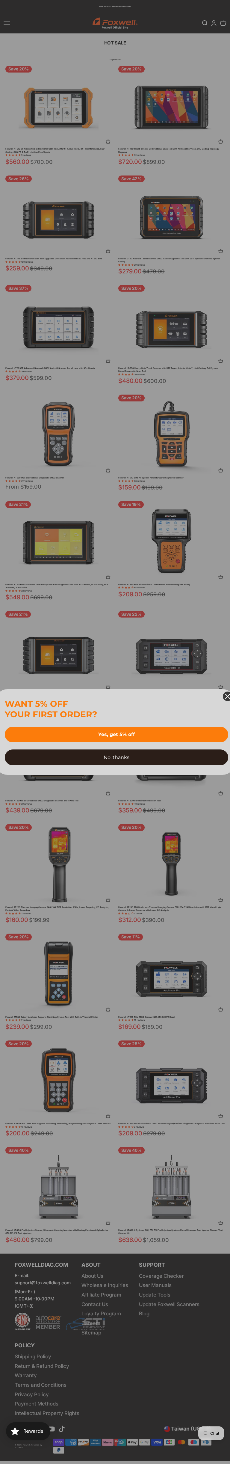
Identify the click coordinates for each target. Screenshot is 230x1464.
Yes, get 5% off (116, 734)
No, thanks (116, 757)
